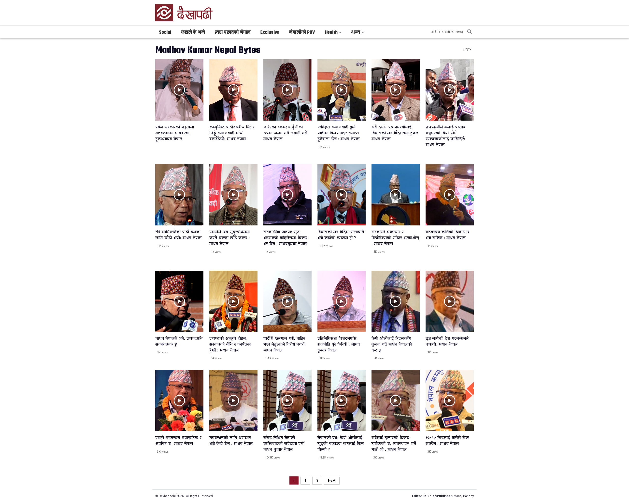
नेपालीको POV (302, 32)
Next (332, 480)
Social (165, 32)
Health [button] (331, 32)
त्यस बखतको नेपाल (233, 32)
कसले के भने (193, 32)
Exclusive (269, 32)
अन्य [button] (355, 32)
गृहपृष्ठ (466, 48)
